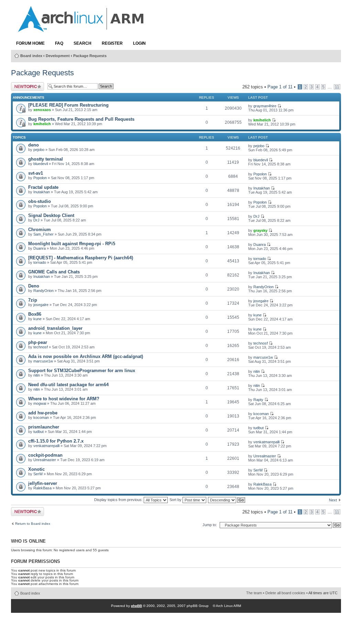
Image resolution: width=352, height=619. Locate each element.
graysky (260, 230)
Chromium (39, 229)
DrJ (36, 220)
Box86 (34, 314)
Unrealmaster (44, 460)
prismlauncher (43, 427)
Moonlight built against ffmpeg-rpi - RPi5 (71, 243)
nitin (36, 375)
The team (254, 593)
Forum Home (30, 43)
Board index (31, 56)
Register (112, 43)
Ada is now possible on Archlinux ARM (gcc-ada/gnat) (85, 356)
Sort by (176, 500)
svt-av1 (35, 173)
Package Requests (90, 56)
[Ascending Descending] (227, 500)
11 (337, 87)
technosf (40, 347)
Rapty (258, 400)
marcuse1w (43, 361)
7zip (32, 300)
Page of (280, 86)
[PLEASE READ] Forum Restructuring (68, 105)
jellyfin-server (42, 483)
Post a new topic (22, 86)
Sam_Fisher (43, 234)
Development (58, 56)
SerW (38, 474)
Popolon (40, 178)
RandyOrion (43, 291)
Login (139, 43)
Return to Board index (32, 523)
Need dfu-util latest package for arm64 (68, 384)
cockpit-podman (45, 455)
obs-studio (39, 201)
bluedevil (40, 164)
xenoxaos (42, 110)
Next (333, 500)
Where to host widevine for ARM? (63, 398)
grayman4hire (264, 106)
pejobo (38, 150)
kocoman (41, 417)
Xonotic (36, 469)
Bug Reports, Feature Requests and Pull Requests (81, 119)
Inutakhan (41, 192)
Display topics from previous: (119, 500)
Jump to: (209, 525)
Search (82, 43)
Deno (33, 286)
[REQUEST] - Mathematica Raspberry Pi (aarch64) (80, 257)
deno (33, 145)
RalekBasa (42, 488)
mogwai (39, 403)
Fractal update (43, 187)
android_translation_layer (55, 328)
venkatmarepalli (46, 446)
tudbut (38, 432)
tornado (39, 262)
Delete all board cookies (285, 593)
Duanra (39, 248)
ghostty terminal (45, 159)
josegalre (40, 305)
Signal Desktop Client (51, 215)
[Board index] (81, 28)
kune (37, 319)
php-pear (37, 342)
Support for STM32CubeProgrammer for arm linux (81, 370)
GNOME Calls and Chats (54, 271)
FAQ (59, 43)
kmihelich (42, 124)
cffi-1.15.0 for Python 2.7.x (56, 441)
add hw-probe (42, 412)
